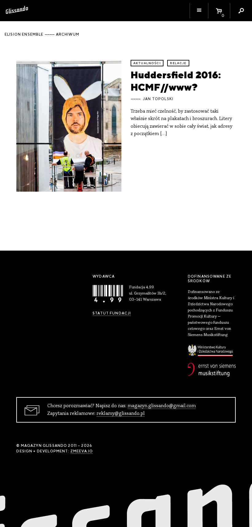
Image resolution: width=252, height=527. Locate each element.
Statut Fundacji (112, 313)
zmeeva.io (81, 451)
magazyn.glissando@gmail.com (162, 406)
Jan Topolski (158, 99)
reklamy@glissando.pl (120, 413)
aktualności (147, 63)
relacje (178, 63)
